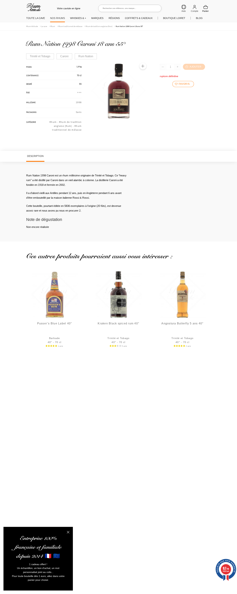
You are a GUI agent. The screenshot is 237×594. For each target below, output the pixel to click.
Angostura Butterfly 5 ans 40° (182, 323)
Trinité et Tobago (40, 56)
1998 (79, 102)
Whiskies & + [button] (78, 18)
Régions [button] (114, 18)
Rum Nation (85, 56)
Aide (183, 11)
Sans (79, 112)
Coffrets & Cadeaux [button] (139, 18)
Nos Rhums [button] (57, 18)
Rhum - (54, 121)
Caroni (64, 56)
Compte (194, 11)
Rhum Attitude (33, 8)
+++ (79, 92)
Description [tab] (35, 156)
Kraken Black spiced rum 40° (118, 323)
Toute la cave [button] (35, 18)
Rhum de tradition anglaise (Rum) (99, 26)
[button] (142, 66)
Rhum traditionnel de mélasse (70, 26)
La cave (44, 26)
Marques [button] (97, 18)
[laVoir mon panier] (205, 8)
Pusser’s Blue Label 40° (54, 323)
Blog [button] (199, 18)
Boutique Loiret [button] (174, 18)
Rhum (52, 26)
